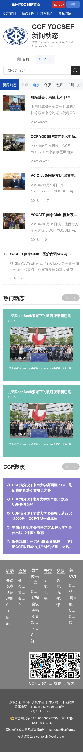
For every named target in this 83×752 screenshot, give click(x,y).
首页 (25, 59)
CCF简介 (73, 585)
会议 (9, 579)
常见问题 (65, 13)
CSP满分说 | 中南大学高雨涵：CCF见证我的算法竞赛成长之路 (42, 487)
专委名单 (48, 598)
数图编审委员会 (35, 622)
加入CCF (58, 4)
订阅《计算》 (35, 640)
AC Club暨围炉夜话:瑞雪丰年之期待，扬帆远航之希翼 (55, 175)
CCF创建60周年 (73, 616)
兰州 (70, 84)
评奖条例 (60, 604)
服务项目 (73, 604)
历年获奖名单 (60, 592)
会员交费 (22, 598)
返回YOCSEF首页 (26, 4)
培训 (9, 598)
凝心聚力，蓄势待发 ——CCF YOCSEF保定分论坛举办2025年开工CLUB (41, 318)
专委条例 (48, 586)
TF (10, 610)
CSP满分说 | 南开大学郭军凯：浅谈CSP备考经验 (40, 501)
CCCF (35, 591)
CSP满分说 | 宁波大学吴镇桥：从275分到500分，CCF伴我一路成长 (43, 516)
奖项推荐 (60, 598)
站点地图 (28, 13)
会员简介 (22, 579)
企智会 (10, 623)
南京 (36, 84)
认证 (9, 592)
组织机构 (73, 591)
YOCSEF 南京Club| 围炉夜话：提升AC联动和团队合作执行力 (55, 214)
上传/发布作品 (35, 628)
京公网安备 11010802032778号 (37, 718)
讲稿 (35, 610)
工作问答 (48, 592)
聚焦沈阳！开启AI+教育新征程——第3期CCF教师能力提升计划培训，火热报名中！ (42, 544)
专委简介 (48, 579)
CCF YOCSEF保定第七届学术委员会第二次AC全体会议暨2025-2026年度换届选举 (40, 394)
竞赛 (9, 586)
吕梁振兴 (10, 617)
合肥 (47, 84)
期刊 (35, 597)
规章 (73, 597)
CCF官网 (9, 13)
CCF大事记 (73, 610)
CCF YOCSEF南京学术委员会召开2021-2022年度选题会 (55, 136)
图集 (35, 616)
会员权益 (22, 586)
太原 (59, 84)
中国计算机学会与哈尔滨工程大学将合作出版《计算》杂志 (42, 530)
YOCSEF (10, 604)
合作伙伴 (22, 604)
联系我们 (46, 13)
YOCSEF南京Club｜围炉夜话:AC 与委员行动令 (42, 253)
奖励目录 (60, 586)
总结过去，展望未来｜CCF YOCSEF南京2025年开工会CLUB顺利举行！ (55, 97)
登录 (73, 4)
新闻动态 (9, 84)
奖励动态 (60, 579)
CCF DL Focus (35, 634)
